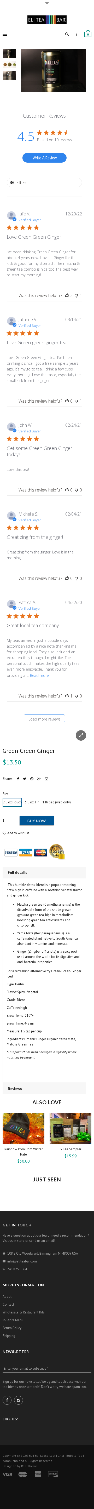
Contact (8, 1304)
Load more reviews (44, 719)
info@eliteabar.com (22, 1261)
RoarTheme (29, 1466)
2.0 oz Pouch (12, 802)
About (7, 1296)
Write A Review (45, 157)
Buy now (36, 821)
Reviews (15, 1088)
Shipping (9, 1336)
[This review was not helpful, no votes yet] (76, 490)
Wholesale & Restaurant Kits (24, 1312)
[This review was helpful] (67, 295)
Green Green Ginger (29, 751)
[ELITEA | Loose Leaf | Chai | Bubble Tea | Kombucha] (47, 19)
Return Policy (12, 1328)
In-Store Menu (13, 1320)
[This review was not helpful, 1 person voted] (76, 295)
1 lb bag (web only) (57, 802)
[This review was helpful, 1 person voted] (67, 696)
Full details (17, 872)
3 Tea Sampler (70, 1149)
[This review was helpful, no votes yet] (67, 401)
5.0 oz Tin (32, 802)
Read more (39, 675)
